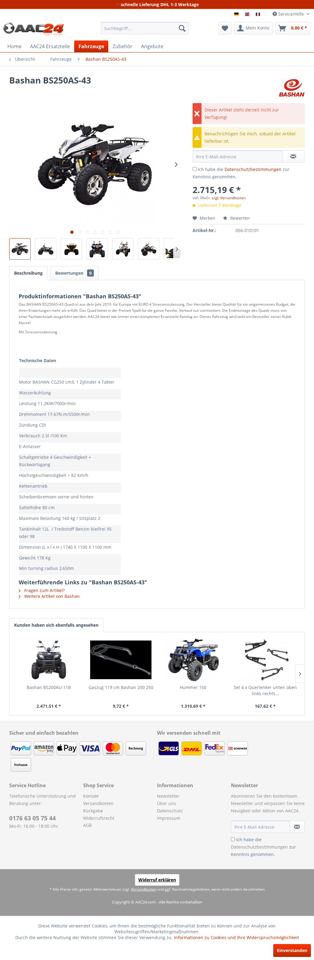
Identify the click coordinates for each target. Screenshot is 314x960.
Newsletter (168, 796)
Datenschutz (170, 811)
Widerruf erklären (157, 880)
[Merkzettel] (225, 28)
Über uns (166, 803)
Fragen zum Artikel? (44, 590)
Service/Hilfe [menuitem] (291, 14)
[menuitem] (145, 28)
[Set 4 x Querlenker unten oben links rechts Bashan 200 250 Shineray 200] (265, 659)
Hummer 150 (193, 687)
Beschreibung (28, 273)
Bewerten (239, 218)
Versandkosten (98, 803)
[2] (248, 14)
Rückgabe (93, 811)
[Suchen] (182, 28)
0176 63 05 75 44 (32, 818)
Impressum (168, 818)
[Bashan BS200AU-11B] (49, 659)
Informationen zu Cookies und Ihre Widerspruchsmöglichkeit (236, 937)
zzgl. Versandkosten (229, 197)
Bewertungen (73, 273)
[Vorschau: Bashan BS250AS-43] (20, 249)
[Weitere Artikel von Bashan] (291, 86)
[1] (237, 14)
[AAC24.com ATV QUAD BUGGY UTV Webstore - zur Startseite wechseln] (33, 29)
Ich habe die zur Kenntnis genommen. (263, 847)
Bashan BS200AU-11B (49, 687)
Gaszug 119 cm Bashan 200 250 (121, 687)
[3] (258, 14)
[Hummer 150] (193, 659)
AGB (87, 825)
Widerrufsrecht (98, 818)
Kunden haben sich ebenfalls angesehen (56, 625)
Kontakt (91, 796)
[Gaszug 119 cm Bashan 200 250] (121, 659)
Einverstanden (292, 950)
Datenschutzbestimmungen (252, 169)
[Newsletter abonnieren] (297, 827)
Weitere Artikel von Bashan (51, 596)
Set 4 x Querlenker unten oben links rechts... (265, 690)
